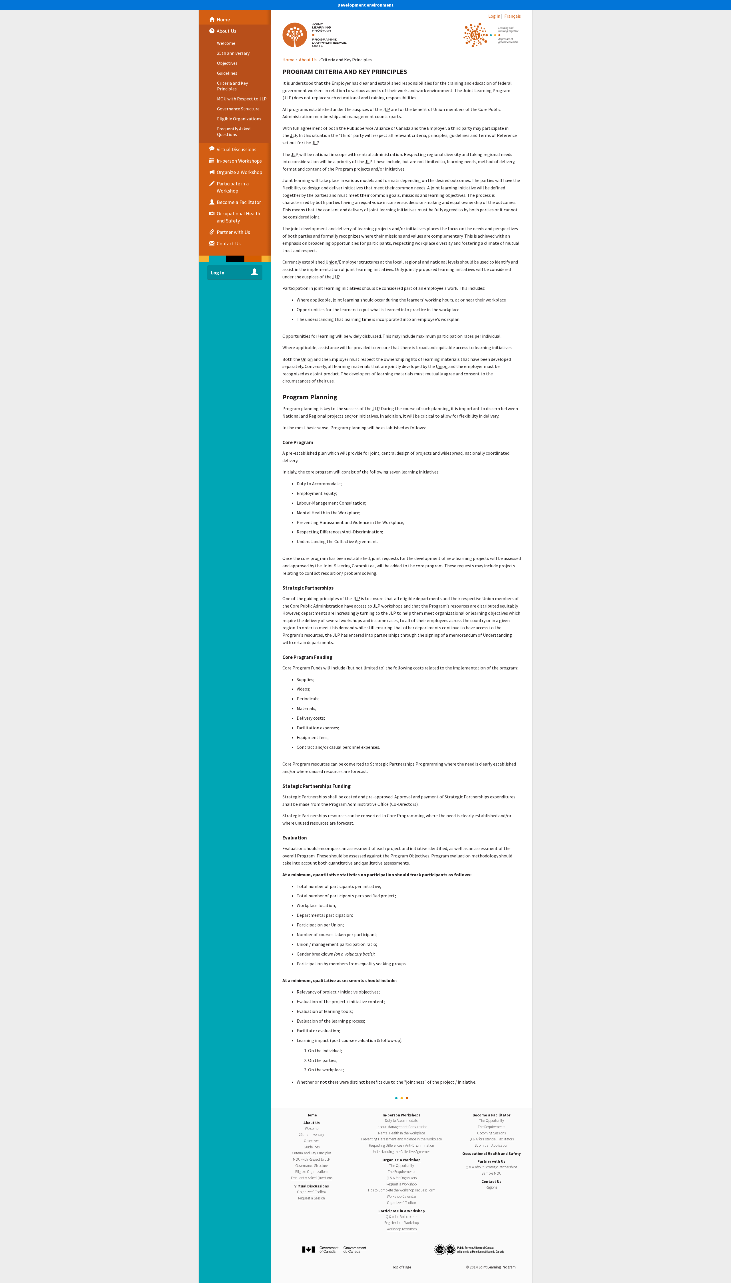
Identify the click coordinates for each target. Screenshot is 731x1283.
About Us (308, 59)
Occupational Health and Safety (491, 1153)
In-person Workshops (402, 1115)
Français (512, 16)
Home (288, 59)
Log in (494, 16)
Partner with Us (491, 1161)
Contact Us (491, 1181)
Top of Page (401, 1267)
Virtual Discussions (311, 1186)
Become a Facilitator (491, 1115)
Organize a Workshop (401, 1159)
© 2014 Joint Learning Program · (491, 1267)
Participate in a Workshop (401, 1211)
